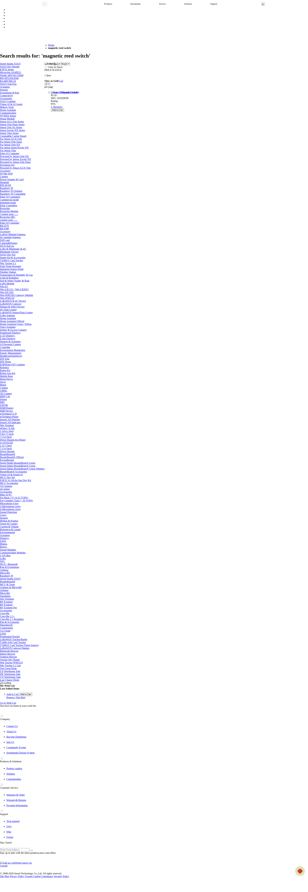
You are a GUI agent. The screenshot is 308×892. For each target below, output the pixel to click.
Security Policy (61, 876)
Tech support (13, 821)
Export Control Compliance (39, 876)
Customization (13, 779)
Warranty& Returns (16, 800)
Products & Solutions (10, 761)
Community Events (16, 747)
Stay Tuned (6, 842)
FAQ (9, 826)
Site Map (4, 876)
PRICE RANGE (53, 70)
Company (5, 719)
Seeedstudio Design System (20, 752)
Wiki (8, 831)
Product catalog (14, 768)
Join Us (10, 742)
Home (51, 45)
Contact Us (12, 726)
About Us (11, 731)
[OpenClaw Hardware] (300, 871)
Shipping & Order (15, 794)
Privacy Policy (17, 876)
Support (4, 814)
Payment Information (17, 805)
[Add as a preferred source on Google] (17, 864)
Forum (9, 837)
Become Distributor (16, 736)
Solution (10, 773)
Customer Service (9, 787)
